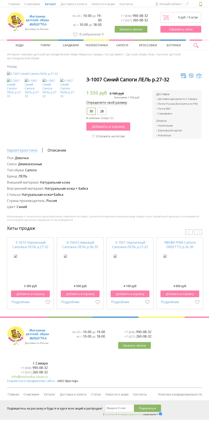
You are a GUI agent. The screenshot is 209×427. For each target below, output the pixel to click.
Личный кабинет (170, 4)
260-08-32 (134, 20)
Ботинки (174, 45)
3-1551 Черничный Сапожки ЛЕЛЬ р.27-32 (130, 244)
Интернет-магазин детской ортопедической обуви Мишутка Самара (55, 54)
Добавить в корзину (108, 126)
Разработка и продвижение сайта (30, 381)
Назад (12, 66)
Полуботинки (97, 45)
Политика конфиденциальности (180, 394)
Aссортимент (114, 54)
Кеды (19, 45)
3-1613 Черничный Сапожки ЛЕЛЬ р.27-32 (30, 244)
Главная (14, 4)
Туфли (45, 45)
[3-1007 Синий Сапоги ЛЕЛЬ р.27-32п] (50, 96)
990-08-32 (134, 15)
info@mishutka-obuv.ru (29, 376)
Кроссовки (148, 45)
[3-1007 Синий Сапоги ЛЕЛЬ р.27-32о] (68, 96)
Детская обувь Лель (140, 54)
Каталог (50, 4)
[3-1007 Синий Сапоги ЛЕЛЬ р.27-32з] (33, 96)
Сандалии (71, 45)
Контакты (126, 4)
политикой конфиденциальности (123, 414)
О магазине (32, 4)
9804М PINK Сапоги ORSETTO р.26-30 (180, 244)
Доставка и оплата (74, 4)
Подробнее (20, 302)
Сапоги (122, 45)
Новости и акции (103, 4)
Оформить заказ (180, 29)
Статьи (96, 394)
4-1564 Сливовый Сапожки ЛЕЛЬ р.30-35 (80, 244)
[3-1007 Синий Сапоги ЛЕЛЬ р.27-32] (32, 74)
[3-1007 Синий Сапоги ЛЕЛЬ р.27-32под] (15, 96)
